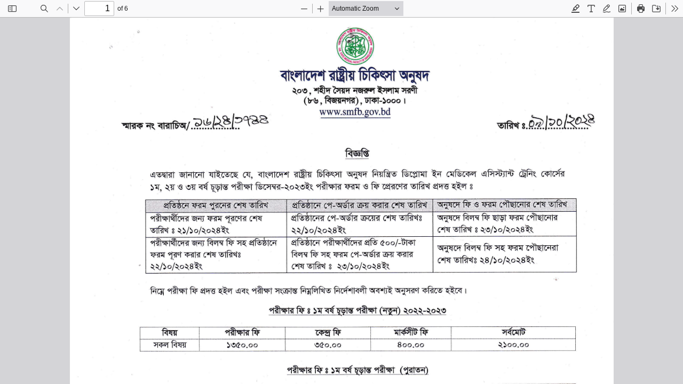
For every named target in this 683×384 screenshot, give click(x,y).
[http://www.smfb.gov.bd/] (354, 112)
